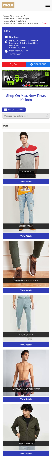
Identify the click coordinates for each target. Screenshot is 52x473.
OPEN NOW (15, 54)
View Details (26, 181)
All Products (35, 23)
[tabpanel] (26, 78)
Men (5, 126)
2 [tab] (26, 85)
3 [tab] (29, 85)
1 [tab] (23, 85)
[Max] (8, 5)
